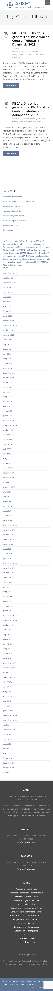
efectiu (47, 247)
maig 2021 (7, 501)
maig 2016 (7, 744)
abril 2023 (7, 401)
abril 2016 (7, 748)
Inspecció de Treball (36, 253)
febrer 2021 (7, 515)
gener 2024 (7, 368)
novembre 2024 (9, 325)
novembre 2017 (9, 668)
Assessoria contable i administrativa (18, 201)
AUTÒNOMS (39, 241)
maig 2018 (7, 639)
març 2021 (7, 511)
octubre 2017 (8, 672)
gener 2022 (7, 468)
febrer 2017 (7, 706)
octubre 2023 (8, 382)
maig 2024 (7, 349)
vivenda (20, 265)
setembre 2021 (9, 487)
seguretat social (28, 262)
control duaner (25, 54)
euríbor (13, 250)
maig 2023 (7, 397)
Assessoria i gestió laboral (13, 216)
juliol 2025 (7, 287)
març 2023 (7, 406)
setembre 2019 (9, 577)
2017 (5, 241)
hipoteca (36, 250)
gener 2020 (7, 558)
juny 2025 (6, 292)
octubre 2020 (8, 534)
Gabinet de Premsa (26, 923)
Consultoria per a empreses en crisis (27, 911)
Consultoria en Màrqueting (26, 930)
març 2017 (7, 701)
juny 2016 (6, 739)
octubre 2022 (8, 430)
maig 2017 (7, 691)
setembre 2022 (9, 435)
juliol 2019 (7, 582)
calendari (23, 244)
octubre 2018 (8, 625)
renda (47, 259)
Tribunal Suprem (9, 265)
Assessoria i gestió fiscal (36, 119)
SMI (38, 262)
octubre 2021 (8, 482)
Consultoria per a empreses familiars (26, 915)
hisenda (44, 250)
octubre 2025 (8, 278)
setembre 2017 (9, 677)
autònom (6, 244)
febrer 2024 (7, 363)
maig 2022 (7, 449)
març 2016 (7, 753)
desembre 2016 (9, 715)
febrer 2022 (7, 463)
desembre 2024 (9, 320)
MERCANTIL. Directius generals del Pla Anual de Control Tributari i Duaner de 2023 (30, 38)
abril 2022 (7, 454)
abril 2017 (7, 696)
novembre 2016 (9, 720)
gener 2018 (7, 658)
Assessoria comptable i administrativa (26, 892)
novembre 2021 (9, 477)
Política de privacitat (26, 942)
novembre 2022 (9, 425)
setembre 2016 (9, 729)
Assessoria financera (11, 206)
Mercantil (20, 256)
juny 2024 (6, 344)
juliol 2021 (7, 492)
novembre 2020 (9, 530)
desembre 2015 (9, 763)
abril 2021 (7, 506)
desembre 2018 (9, 615)
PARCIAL (27, 256)
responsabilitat (9, 262)
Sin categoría (8, 230)
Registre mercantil (37, 259)
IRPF (47, 253)
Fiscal (26, 250)
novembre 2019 (9, 568)
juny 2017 (6, 687)
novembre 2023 (9, 377)
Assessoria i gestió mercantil (26, 51)
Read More (10, 85)
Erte (4, 250)
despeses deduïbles (35, 247)
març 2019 (7, 601)
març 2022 (7, 458)
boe (12, 244)
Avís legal (26, 934)
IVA (4, 256)
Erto (8, 250)
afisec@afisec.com (28, 842)
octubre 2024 (8, 330)
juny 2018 (6, 634)
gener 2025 (7, 316)
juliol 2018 (7, 630)
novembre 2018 (9, 620)
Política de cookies (26, 938)
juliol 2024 (7, 339)
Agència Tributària (26, 241)
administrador (13, 241)
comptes (31, 244)
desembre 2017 (9, 663)
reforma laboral (22, 259)
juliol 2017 (7, 682)
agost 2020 (7, 544)
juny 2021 (6, 496)
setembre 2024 (9, 335)
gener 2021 (7, 520)
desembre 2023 (9, 373)
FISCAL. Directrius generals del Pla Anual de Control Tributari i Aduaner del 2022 (30, 109)
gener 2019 (7, 610)
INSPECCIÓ (23, 253)
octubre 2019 (8, 572)
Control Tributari (38, 54)
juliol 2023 (7, 387)
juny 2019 (6, 587)
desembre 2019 (9, 563)
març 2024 (7, 358)
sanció (18, 262)
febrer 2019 (7, 606)
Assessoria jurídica (10, 225)
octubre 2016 (8, 725)
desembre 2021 (9, 473)
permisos (35, 256)
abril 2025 (7, 301)
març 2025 (7, 306)
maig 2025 (7, 297)
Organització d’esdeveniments (26, 919)
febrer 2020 (7, 553)
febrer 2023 (7, 411)
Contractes (7, 247)
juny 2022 (6, 444)
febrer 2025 (7, 311)
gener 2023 (7, 416)
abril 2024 (7, 354)
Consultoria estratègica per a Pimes (26, 908)
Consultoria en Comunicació (26, 927)
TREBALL (44, 262)
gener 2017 (7, 710)
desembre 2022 (9, 420)
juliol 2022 (7, 439)
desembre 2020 (9, 525)
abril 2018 (7, 644)
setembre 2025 (9, 282)
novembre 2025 (9, 273)
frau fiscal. (16, 57)
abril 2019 (7, 596)
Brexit (16, 244)
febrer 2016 (7, 758)
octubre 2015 (8, 772)
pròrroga (12, 259)
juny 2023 (6, 392)
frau (31, 250)
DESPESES (22, 247)
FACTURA (20, 250)
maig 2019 (7, 591)
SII (36, 262)
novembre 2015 (9, 767)
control (15, 247)
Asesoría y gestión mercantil (14, 197)
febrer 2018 (7, 653)
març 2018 (7, 649)
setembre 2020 (9, 539)
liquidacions (11, 256)
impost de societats (11, 253)
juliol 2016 (7, 734)
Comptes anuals (42, 244)
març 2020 (7, 549)
